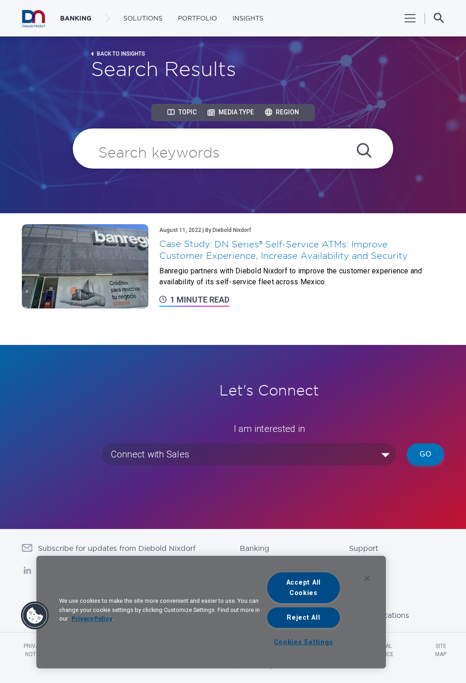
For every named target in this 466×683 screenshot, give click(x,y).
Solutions (142, 18)
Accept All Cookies (303, 588)
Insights (248, 18)
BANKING (75, 18)
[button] (35, 615)
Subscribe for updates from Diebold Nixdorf (117, 548)
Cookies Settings (304, 642)
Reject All (303, 617)
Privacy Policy (91, 618)
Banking (254, 548)
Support (363, 548)
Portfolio (197, 18)
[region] (211, 612)
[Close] (367, 578)
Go (425, 454)
